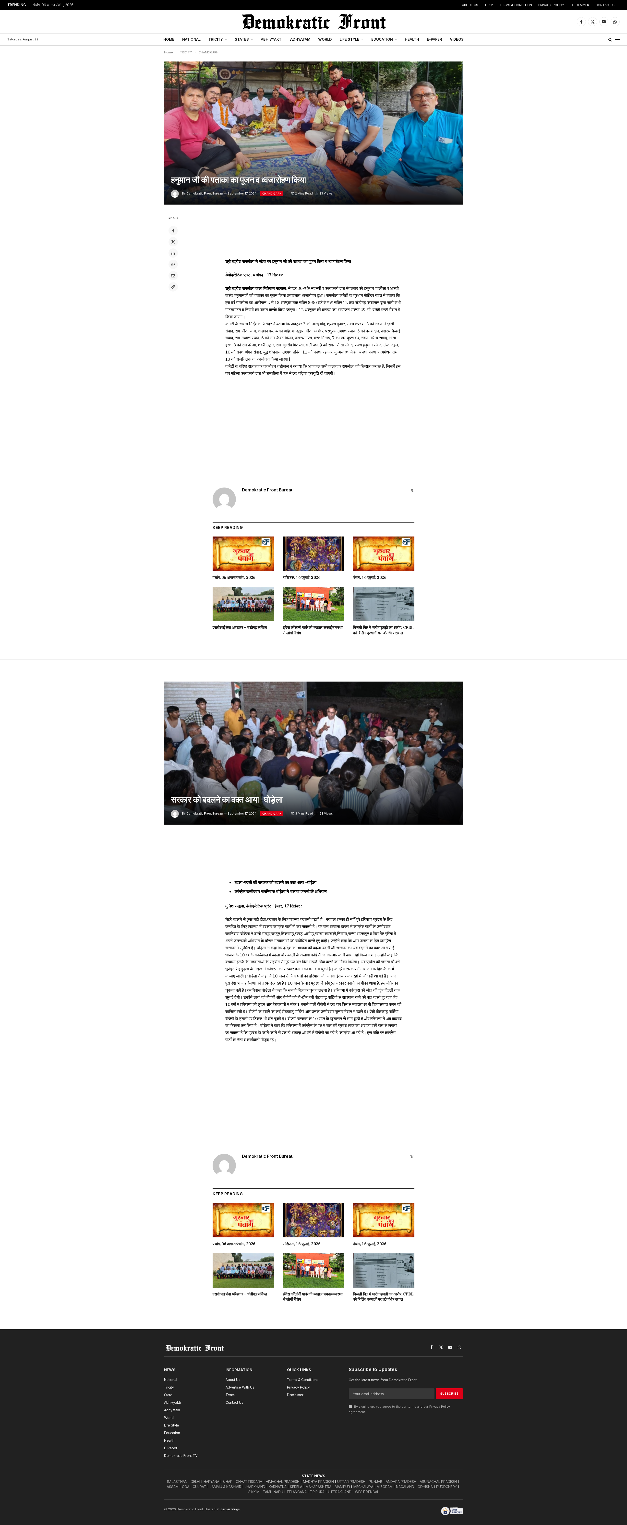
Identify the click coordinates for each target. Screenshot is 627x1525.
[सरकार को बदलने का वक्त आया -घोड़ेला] (313, 753)
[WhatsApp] (173, 264)
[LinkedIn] (173, 253)
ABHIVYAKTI (271, 39)
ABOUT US (470, 5)
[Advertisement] (313, 233)
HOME (168, 39)
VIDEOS (457, 39)
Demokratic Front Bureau (204, 193)
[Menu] (617, 39)
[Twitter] (173, 241)
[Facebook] (173, 230)
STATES (242, 39)
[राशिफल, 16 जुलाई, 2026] (313, 554)
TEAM (488, 5)
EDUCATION (382, 39)
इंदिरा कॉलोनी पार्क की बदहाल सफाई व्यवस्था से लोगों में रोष (313, 630)
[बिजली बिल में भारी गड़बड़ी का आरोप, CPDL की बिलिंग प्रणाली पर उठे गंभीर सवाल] (383, 604)
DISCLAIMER (580, 5)
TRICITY (215, 39)
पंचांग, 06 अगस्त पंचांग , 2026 (53, 5)
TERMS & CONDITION (516, 5)
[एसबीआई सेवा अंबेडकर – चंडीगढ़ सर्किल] (243, 604)
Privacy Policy (439, 1406)
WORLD (325, 39)
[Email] (173, 275)
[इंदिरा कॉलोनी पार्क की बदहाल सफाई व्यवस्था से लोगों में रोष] (313, 604)
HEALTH (412, 39)
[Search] (610, 39)
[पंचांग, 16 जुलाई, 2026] (383, 554)
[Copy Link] (173, 287)
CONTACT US (605, 5)
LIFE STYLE (349, 39)
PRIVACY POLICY (551, 5)
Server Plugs (230, 1509)
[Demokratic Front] (313, 21)
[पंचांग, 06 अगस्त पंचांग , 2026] (243, 554)
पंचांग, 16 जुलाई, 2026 (369, 577)
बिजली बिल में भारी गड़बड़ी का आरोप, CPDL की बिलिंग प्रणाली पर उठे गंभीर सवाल (383, 630)
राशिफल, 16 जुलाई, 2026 (302, 577)
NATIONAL (191, 39)
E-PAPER (434, 39)
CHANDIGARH (271, 193)
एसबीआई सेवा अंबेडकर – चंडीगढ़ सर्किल (240, 627)
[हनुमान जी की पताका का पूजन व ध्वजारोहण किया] (313, 133)
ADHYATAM (300, 39)
